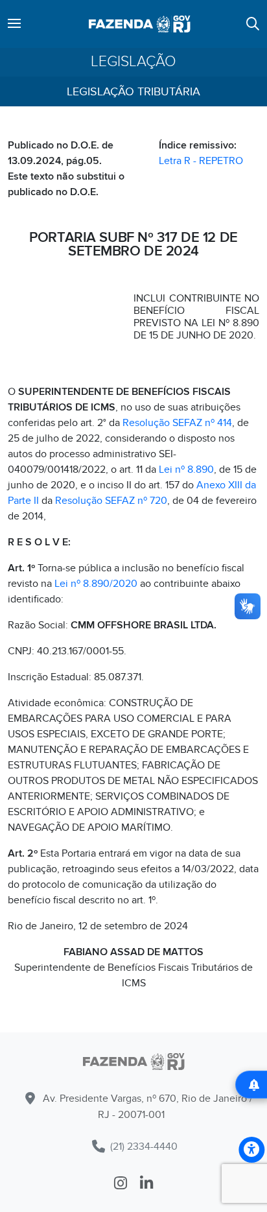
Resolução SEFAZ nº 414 (177, 422)
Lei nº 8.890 (186, 469)
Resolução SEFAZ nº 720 (111, 500)
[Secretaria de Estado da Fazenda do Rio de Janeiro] (140, 24)
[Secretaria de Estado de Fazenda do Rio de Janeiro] (133, 1064)
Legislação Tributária (133, 92)
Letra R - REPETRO (201, 160)
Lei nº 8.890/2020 (95, 583)
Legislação (133, 62)
